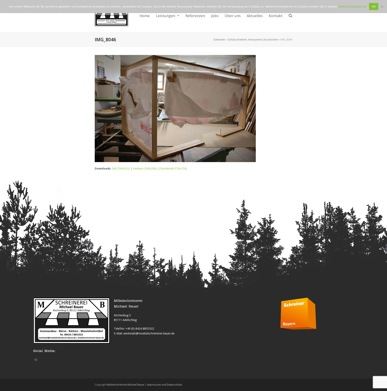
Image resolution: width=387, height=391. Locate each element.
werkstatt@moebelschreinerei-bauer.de (149, 333)
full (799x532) (121, 168)
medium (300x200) (145, 168)
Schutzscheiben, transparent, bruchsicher (252, 39)
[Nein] (382, 7)
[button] (290, 16)
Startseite (219, 39)
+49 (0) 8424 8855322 (139, 328)
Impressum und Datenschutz (164, 384)
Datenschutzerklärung (352, 6)
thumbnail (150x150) (173, 168)
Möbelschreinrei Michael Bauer (126, 384)
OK (374, 6)
